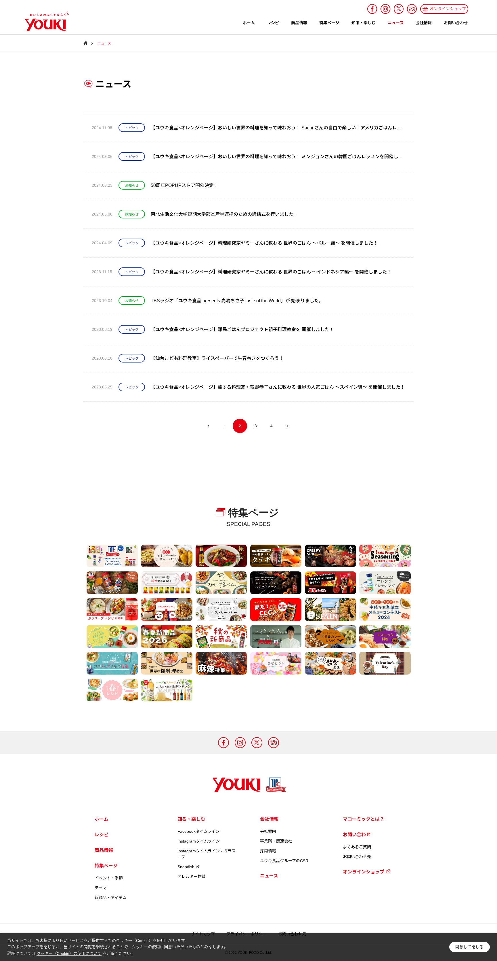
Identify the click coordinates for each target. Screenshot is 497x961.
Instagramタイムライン (198, 841)
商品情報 (299, 22)
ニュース (396, 22)
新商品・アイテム (111, 897)
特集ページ (329, 22)
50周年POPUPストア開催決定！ (184, 185)
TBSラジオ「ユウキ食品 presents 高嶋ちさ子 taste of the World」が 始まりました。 (237, 300)
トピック (132, 128)
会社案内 (268, 831)
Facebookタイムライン (198, 831)
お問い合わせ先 (357, 856)
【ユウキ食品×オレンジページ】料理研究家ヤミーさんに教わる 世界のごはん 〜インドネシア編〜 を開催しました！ (271, 271)
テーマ (101, 888)
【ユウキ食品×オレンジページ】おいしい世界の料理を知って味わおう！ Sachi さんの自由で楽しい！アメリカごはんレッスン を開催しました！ (278, 127)
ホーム (249, 22)
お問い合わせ (456, 22)
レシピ (273, 22)
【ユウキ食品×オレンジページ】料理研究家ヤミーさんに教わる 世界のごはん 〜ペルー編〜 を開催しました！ (264, 243)
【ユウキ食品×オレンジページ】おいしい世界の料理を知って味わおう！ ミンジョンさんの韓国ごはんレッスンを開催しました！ (278, 156)
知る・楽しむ (363, 22)
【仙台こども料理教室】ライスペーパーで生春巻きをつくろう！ (217, 358)
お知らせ (132, 186)
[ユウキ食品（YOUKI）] (44, 21)
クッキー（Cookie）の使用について (69, 953)
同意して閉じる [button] (469, 947)
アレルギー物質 (191, 876)
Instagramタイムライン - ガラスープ (206, 854)
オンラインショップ (363, 871)
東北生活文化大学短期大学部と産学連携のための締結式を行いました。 (224, 214)
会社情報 (424, 22)
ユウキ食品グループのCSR (284, 860)
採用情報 (268, 851)
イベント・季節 (109, 878)
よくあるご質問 (357, 847)
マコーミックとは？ (363, 819)
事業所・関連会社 (276, 841)
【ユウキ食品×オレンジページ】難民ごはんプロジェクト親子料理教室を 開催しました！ (242, 329)
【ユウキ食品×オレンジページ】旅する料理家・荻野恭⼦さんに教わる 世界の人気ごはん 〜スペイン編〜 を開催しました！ (278, 387)
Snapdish (185, 866)
